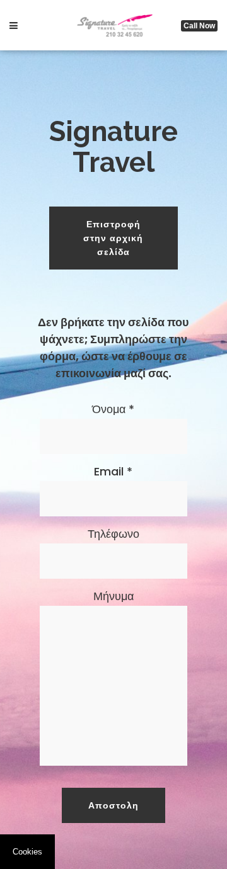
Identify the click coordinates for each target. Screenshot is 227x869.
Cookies (27, 851)
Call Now (199, 25)
